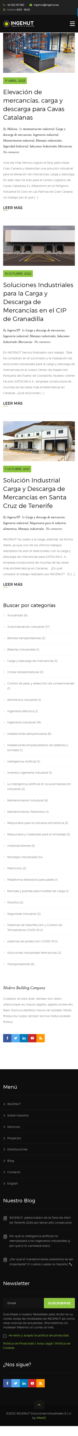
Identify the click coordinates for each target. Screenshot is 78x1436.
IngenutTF (13, 330)
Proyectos (14, 1138)
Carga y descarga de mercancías (45, 330)
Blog (10, 1160)
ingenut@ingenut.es (46, 4)
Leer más (12, 208)
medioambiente (19, 845)
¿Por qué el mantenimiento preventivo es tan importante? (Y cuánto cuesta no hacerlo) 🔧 (41, 1261)
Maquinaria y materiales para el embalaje (36, 834)
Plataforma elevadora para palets (30, 879)
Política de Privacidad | (19, 1343)
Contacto (13, 1172)
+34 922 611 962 (15, 4)
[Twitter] (15, 1038)
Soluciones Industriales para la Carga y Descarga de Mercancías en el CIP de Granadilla (38, 301)
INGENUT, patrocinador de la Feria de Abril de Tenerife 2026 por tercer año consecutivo (40, 1220)
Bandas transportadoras (24, 638)
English (12, 1183)
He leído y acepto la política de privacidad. (39, 1335)
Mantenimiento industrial (18, 140)
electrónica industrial (22, 699)
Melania (12, 129)
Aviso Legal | (45, 1343)
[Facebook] (7, 1038)
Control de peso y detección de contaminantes (40, 683)
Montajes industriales (49, 140)
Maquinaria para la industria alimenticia (35, 823)
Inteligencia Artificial (21, 761)
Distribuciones (17, 1149)
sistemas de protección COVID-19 (30, 941)
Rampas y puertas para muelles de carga (36, 891)
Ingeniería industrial (45, 135)
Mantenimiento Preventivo (26, 811)
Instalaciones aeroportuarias (27, 733)
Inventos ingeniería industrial (27, 772)
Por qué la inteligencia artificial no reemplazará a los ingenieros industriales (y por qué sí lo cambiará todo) (39, 1241)
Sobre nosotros (17, 1115)
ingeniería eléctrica (20, 711)
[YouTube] (32, 1038)
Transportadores (18, 964)
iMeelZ (41, 1417)
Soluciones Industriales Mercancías (51, 146)
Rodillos (13, 902)
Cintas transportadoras (23, 672)
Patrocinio (14, 868)
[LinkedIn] (24, 1038)
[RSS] (40, 1038)
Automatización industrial (38, 129)
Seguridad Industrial (15, 146)
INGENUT (14, 1104)
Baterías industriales (21, 649)
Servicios (13, 1126)
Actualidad (15, 615)
